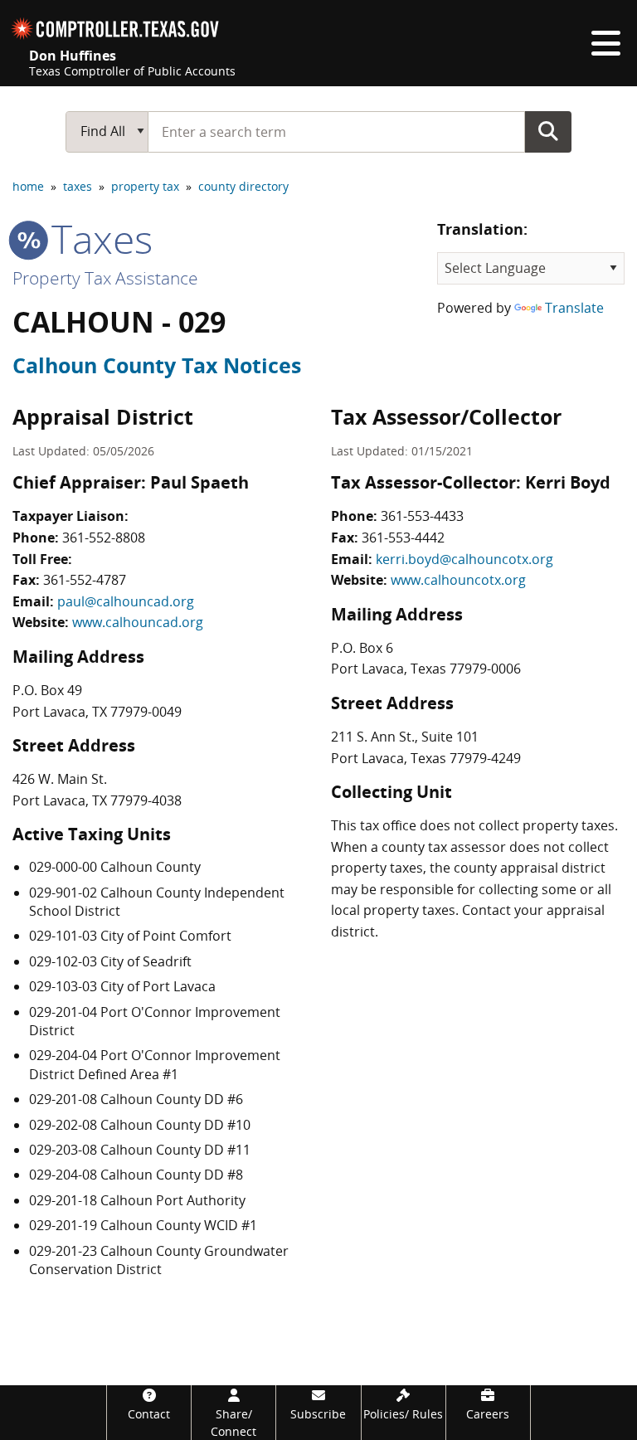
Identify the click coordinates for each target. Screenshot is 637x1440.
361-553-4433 (422, 516)
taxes (77, 186)
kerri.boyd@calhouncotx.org (464, 559)
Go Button (548, 131)
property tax (145, 186)
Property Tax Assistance (105, 277)
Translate (574, 308)
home (28, 186)
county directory (243, 186)
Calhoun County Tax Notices (156, 365)
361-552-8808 (103, 537)
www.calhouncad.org (137, 622)
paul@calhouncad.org (125, 601)
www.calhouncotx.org (458, 580)
